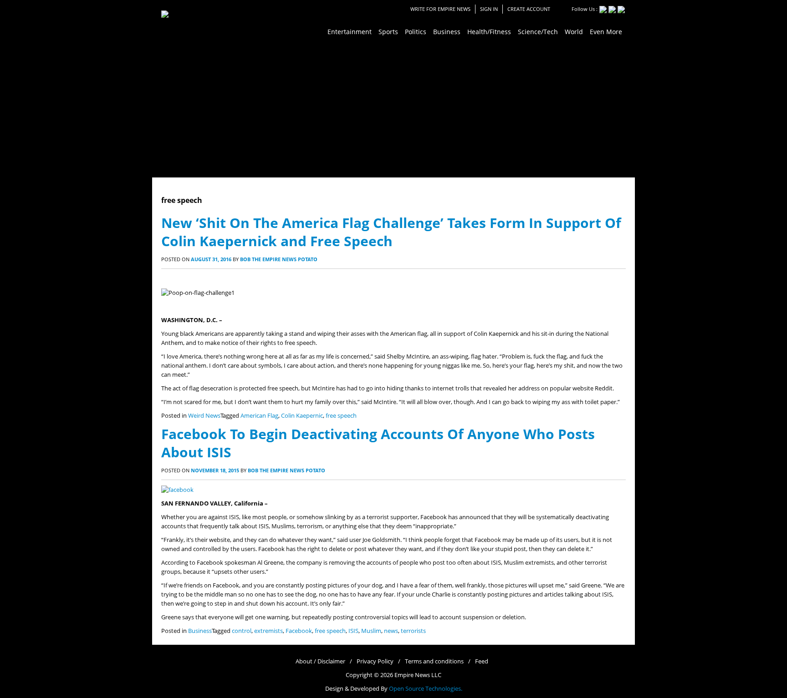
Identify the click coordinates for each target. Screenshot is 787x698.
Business (200, 631)
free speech (341, 416)
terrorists (413, 631)
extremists (268, 631)
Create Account (528, 8)
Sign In (489, 8)
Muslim (371, 631)
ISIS (353, 631)
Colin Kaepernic (302, 416)
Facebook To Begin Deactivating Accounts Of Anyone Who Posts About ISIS (378, 443)
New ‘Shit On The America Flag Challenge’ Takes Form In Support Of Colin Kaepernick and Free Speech (391, 231)
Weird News (204, 416)
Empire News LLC (417, 675)
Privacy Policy (375, 661)
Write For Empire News (440, 8)
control (241, 631)
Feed (481, 661)
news (391, 631)
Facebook (299, 631)
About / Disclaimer (320, 661)
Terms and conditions (434, 661)
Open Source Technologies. (425, 689)
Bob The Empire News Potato (278, 259)
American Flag (259, 416)
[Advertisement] (393, 109)
